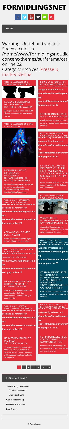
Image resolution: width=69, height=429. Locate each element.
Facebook (18, 17)
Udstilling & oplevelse (51, 136)
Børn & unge (46, 82)
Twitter (24, 17)
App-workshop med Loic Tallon (17, 233)
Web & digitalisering (18, 125)
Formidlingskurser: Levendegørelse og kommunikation (53, 339)
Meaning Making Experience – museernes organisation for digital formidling (17, 175)
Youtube (31, 17)
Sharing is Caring (16, 395)
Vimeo (38, 17)
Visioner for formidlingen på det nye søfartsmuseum (54, 220)
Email (45, 17)
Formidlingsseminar (17, 390)
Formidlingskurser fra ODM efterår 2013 (54, 115)
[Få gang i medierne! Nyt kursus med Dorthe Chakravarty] (19, 97)
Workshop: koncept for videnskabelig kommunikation (17, 284)
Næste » (46, 367)
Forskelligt (59, 82)
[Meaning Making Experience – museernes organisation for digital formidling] (19, 166)
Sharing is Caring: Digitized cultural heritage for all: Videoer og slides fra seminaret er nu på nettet (54, 172)
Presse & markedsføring (16, 82)
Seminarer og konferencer (17, 84)
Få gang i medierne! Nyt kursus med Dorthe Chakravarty (18, 104)
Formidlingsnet (34, 7)
